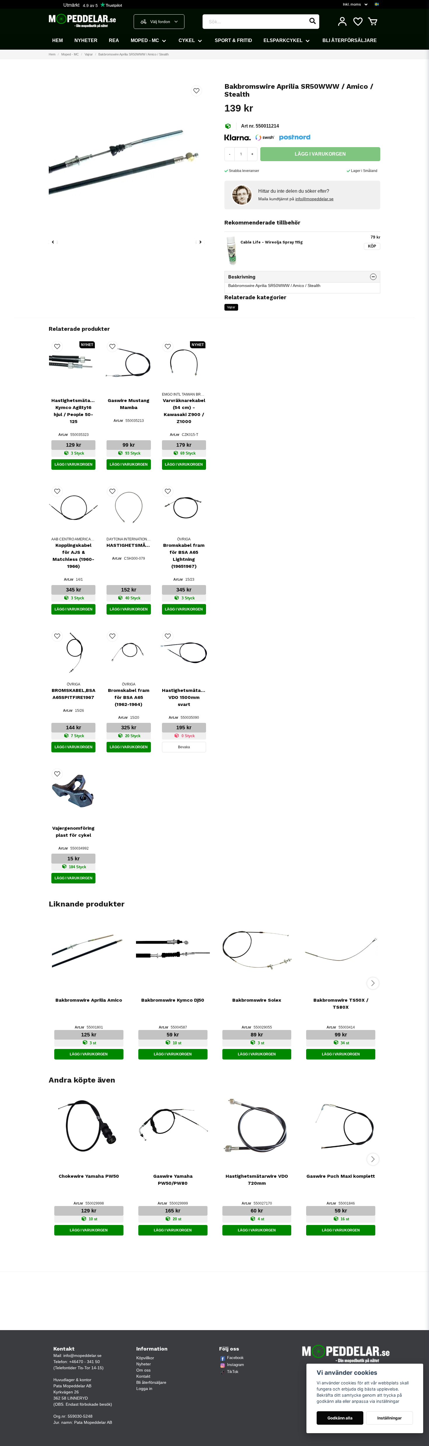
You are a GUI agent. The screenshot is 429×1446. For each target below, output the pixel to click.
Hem (57, 40)
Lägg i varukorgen (74, 464)
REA (114, 40)
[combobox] (159, 21)
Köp (372, 246)
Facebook (235, 1357)
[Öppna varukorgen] (372, 21)
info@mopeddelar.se (314, 198)
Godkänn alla (340, 1418)
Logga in (144, 1388)
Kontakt (143, 1376)
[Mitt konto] (342, 21)
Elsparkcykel (283, 40)
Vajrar (89, 54)
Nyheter (85, 40)
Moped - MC (145, 40)
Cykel (187, 40)
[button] (376, 4)
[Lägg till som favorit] (357, 21)
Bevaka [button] (184, 747)
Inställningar (389, 1418)
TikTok (232, 1372)
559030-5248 (80, 1416)
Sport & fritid (233, 40)
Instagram (235, 1365)
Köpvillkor (145, 1357)
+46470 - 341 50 (84, 1361)
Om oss (143, 1370)
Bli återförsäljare (349, 40)
